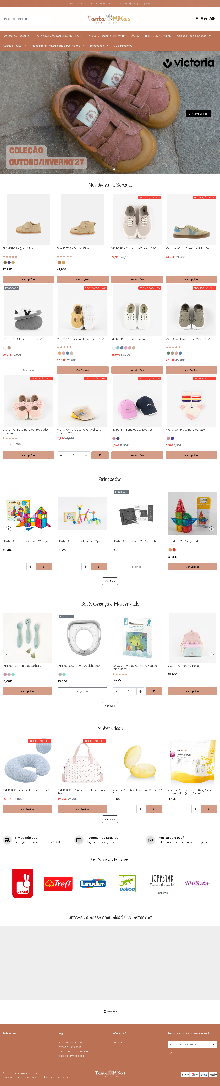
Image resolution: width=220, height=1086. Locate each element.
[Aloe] (168, 353)
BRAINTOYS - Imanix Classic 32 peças (26, 541)
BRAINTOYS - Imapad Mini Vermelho (135, 541)
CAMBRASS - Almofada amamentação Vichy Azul (27, 791)
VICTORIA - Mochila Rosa (183, 665)
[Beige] (9, 348)
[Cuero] (59, 262)
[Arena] (13, 262)
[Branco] (114, 348)
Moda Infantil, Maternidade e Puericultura (56, 45)
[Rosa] (114, 438)
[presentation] (8, 528)
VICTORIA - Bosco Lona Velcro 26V (188, 339)
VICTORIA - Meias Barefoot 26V (185, 429)
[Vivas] (174, 550)
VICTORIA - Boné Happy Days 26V (132, 429)
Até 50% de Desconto (16, 35)
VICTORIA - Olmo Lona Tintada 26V (133, 248)
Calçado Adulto (12, 45)
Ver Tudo (110, 581)
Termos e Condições (69, 1046)
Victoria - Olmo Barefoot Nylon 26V (188, 248)
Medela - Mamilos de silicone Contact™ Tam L (137, 791)
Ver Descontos (200, 113)
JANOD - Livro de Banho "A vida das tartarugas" (135, 667)
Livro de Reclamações (70, 1042)
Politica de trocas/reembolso (74, 1051)
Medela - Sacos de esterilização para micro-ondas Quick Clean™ (191, 791)
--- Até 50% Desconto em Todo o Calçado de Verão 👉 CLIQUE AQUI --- (110, 3)
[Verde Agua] (13, 674)
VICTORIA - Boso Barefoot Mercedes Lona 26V (26, 431)
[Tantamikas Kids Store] (110, 1075)
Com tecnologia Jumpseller (53, 1076)
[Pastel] (170, 550)
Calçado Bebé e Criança (191, 35)
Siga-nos (112, 1011)
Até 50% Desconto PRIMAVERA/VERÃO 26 (114, 35)
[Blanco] (5, 348)
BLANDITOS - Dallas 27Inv (73, 248)
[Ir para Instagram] (171, 1053)
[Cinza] (9, 674)
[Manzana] (118, 348)
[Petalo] (126, 348)
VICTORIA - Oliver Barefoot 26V (22, 339)
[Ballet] (63, 353)
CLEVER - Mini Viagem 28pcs (186, 541)
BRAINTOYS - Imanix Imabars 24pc (79, 541)
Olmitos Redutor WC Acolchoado (79, 665)
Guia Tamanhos (123, 45)
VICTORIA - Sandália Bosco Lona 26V (80, 339)
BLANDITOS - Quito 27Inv (18, 248)
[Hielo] (71, 353)
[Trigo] (59, 353)
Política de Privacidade (71, 1055)
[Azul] (172, 438)
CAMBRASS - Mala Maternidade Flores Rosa (81, 791)
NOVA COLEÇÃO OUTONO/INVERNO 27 (59, 35)
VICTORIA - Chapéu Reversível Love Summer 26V (79, 431)
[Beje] (133, 348)
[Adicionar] (100, 455)
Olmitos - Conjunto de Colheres (22, 665)
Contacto (118, 1042)
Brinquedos (97, 45)
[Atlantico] (67, 353)
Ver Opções (28, 279)
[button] (203, 19)
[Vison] (5, 262)
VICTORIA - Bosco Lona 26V (128, 339)
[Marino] (9, 262)
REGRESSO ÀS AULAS (158, 35)
